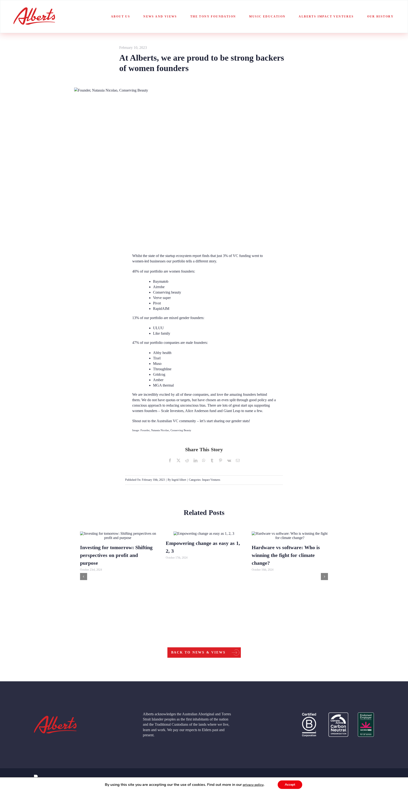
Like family (161, 333)
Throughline (162, 369)
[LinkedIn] (195, 460)
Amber (158, 380)
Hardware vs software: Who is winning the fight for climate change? (286, 555)
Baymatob (160, 281)
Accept (290, 784)
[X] (178, 460)
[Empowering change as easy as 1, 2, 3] (204, 533)
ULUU (158, 328)
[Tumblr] (212, 460)
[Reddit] (187, 460)
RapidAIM (161, 309)
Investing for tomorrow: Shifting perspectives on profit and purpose (116, 555)
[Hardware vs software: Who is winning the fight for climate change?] (290, 535)
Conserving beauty (167, 292)
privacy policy (253, 785)
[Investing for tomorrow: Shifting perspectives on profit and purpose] (118, 535)
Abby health (162, 353)
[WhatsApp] (204, 460)
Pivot (157, 303)
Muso (157, 364)
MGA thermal (163, 385)
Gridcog (159, 374)
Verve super (162, 298)
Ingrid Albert (179, 479)
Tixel (157, 358)
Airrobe (159, 287)
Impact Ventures (211, 479)
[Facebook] (170, 460)
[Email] (238, 460)
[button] (83, 576)
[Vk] (229, 460)
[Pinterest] (220, 460)
